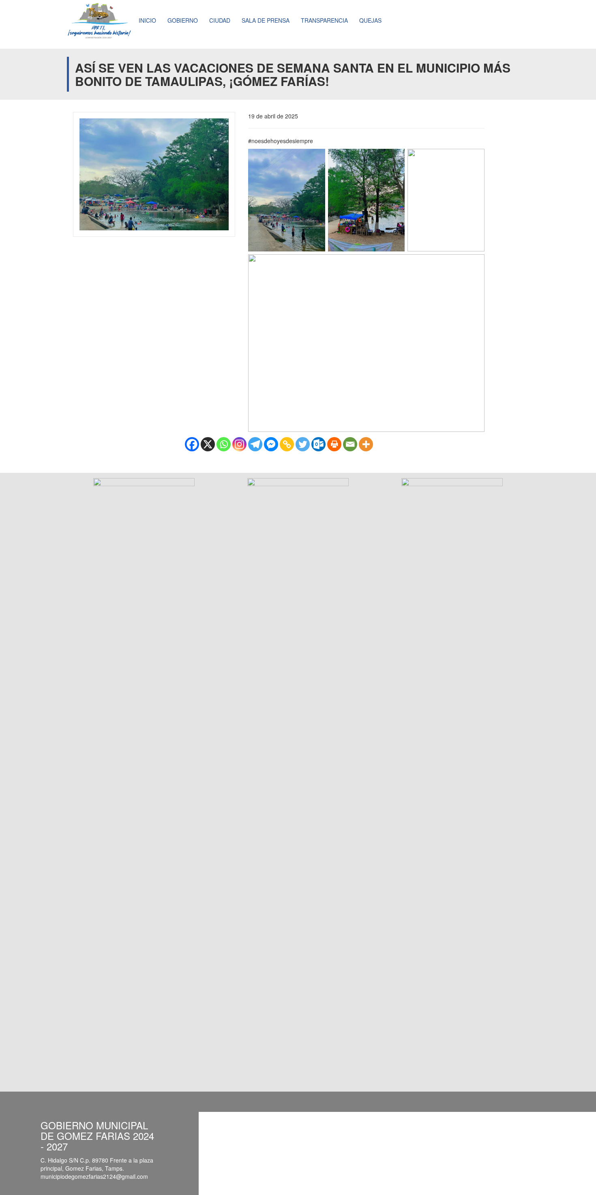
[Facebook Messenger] (271, 444)
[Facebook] (192, 444)
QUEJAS (370, 20)
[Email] (350, 444)
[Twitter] (303, 444)
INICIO (147, 20)
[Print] (334, 444)
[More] (366, 444)
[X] (208, 444)
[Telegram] (255, 444)
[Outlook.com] (318, 444)
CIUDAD (219, 20)
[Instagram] (239, 444)
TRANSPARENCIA (324, 20)
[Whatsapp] (224, 444)
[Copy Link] (287, 444)
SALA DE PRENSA (265, 20)
